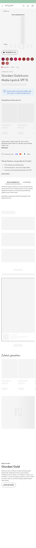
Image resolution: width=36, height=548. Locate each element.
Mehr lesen (4, 147)
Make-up (6, 11)
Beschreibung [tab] (13, 182)
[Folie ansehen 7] (30, 46)
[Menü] (2, 6)
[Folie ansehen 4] (18, 46)
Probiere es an (11, 52)
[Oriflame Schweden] (9, 5)
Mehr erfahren (5, 173)
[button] (3, 59)
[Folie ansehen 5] (22, 46)
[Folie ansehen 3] (14, 46)
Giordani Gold (7, 71)
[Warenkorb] (33, 6)
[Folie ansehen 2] (10, 46)
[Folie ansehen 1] (5, 46)
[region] (18, 32)
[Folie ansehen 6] (26, 46)
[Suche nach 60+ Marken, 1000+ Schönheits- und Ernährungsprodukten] (23, 5)
